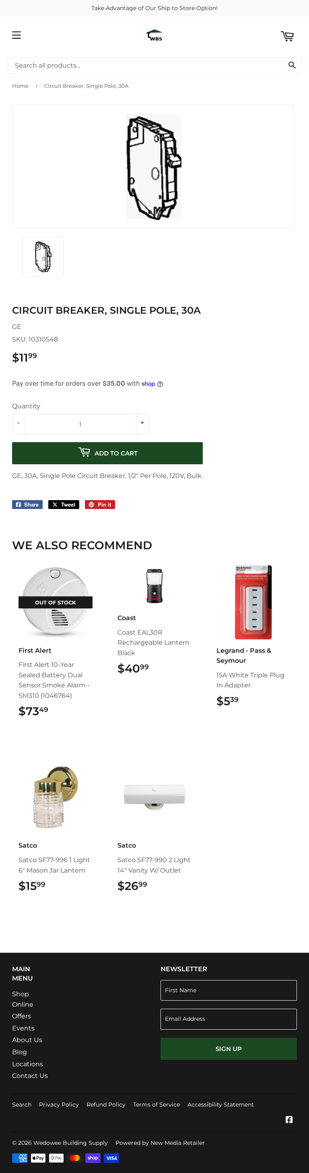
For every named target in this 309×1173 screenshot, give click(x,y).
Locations (27, 1064)
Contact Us (30, 1076)
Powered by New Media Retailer (160, 1143)
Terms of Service (156, 1104)
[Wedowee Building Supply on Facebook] (289, 1120)
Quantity (26, 406)
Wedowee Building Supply (70, 1143)
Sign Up (229, 1049)
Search (21, 1104)
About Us (27, 1040)
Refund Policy (106, 1104)
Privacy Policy (59, 1104)
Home (20, 86)
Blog (19, 1052)
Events (23, 1028)
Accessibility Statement (220, 1104)
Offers (21, 1016)
